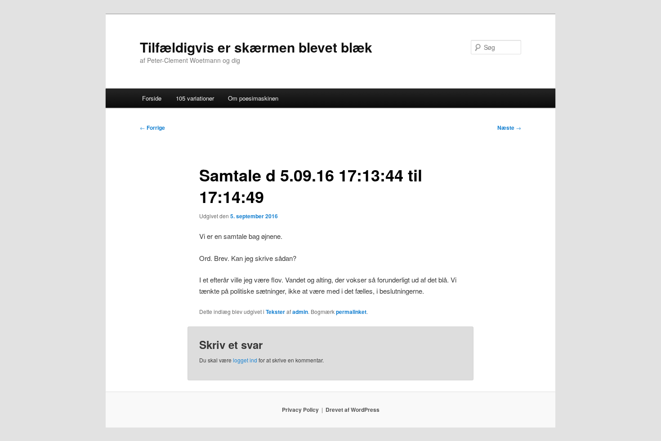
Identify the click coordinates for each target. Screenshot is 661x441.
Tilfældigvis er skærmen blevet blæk (256, 47)
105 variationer (195, 98)
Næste (509, 127)
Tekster (275, 312)
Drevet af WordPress (353, 410)
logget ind (245, 360)
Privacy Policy (300, 410)
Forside (151, 98)
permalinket (351, 312)
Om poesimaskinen (253, 98)
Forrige (152, 127)
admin (300, 312)
